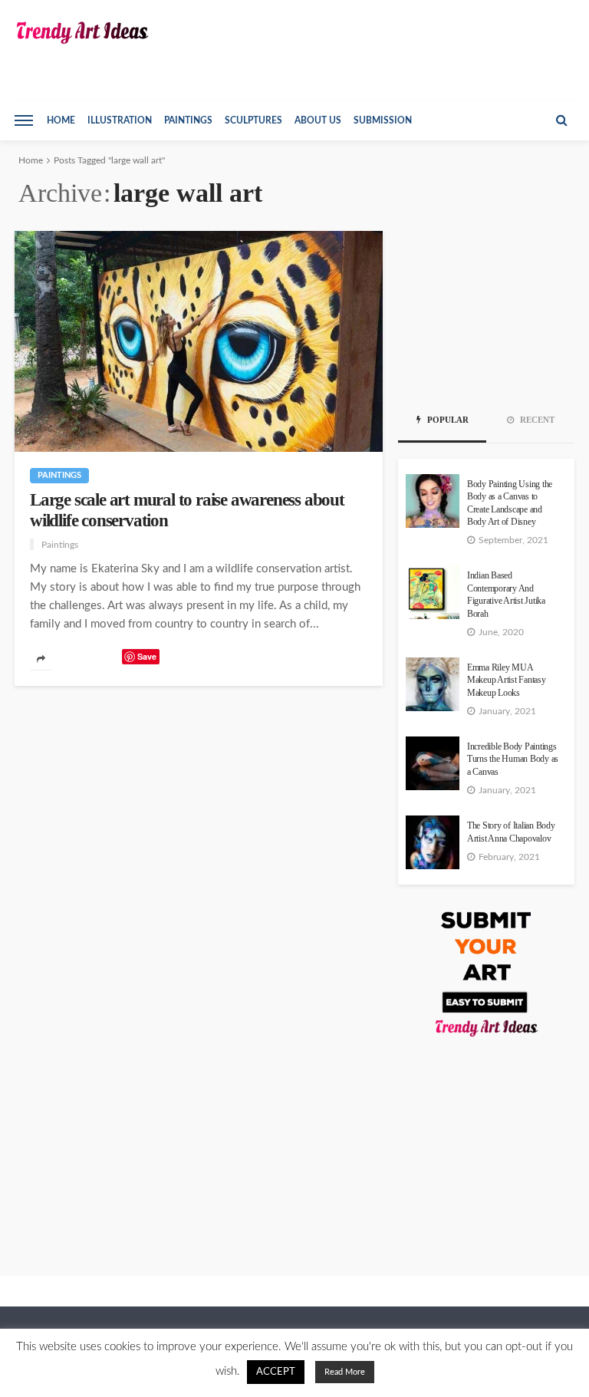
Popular (447, 419)
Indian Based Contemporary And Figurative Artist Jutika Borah (506, 594)
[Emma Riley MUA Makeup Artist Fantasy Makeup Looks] (432, 684)
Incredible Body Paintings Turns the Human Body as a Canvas (512, 759)
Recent (536, 419)
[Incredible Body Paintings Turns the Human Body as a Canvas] (432, 763)
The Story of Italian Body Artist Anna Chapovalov (511, 832)
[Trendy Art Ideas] (82, 32)
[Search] (561, 120)
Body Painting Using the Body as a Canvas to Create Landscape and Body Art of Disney (509, 503)
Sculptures (253, 120)
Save (146, 656)
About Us (317, 120)
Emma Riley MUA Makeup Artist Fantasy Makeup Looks (506, 680)
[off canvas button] (24, 120)
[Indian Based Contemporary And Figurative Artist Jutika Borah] (432, 592)
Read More (344, 1372)
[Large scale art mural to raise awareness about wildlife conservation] (199, 341)
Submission (383, 120)
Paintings (188, 120)
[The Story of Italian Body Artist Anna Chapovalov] (432, 842)
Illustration (119, 120)
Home (61, 120)
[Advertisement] (486, 307)
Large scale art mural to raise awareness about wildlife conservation (187, 510)
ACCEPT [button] (275, 1372)
